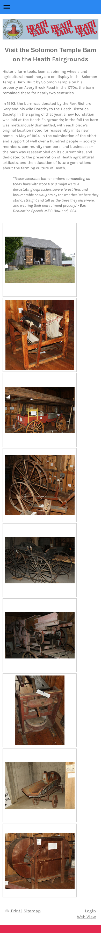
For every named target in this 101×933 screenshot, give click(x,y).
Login (90, 910)
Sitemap (32, 910)
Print (15, 910)
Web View (86, 916)
